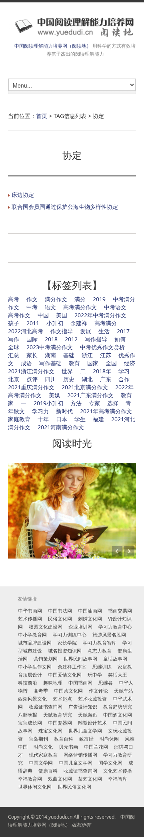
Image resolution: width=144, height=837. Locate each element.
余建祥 (78, 323)
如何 (120, 339)
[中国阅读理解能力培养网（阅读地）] (72, 27)
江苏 (105, 355)
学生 (80, 419)
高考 (13, 299)
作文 (32, 299)
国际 (32, 339)
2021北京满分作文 (85, 387)
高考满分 (105, 323)
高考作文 (19, 315)
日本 (61, 419)
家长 (32, 355)
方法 (76, 403)
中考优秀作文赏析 (102, 347)
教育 (74, 363)
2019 (99, 299)
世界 (67, 371)
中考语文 (115, 307)
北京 (13, 379)
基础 (68, 355)
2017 (123, 331)
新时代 (64, 411)
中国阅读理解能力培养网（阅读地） (52, 45)
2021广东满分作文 (90, 395)
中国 (43, 315)
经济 (129, 363)
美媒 (54, 395)
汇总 (13, 355)
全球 (13, 347)
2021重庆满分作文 (31, 387)
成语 (26, 363)
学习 (124, 371)
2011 (32, 323)
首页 (41, 116)
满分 (80, 299)
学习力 (40, 411)
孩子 (13, 323)
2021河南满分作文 (61, 427)
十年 (43, 419)
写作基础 (50, 363)
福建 (98, 419)
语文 (50, 307)
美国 (61, 315)
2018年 (102, 371)
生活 (104, 331)
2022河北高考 (25, 331)
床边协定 (23, 194)
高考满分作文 (80, 307)
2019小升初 (48, 403)
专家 (94, 403)
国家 (92, 363)
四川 (50, 379)
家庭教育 (19, 419)
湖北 (87, 379)
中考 (32, 307)
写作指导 (96, 339)
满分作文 (56, 299)
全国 (111, 363)
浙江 (87, 355)
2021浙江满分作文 (31, 371)
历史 (68, 379)
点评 (32, 379)
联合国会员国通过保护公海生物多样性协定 (65, 206)
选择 (112, 403)
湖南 (50, 355)
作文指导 (61, 331)
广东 (105, 379)
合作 (124, 379)
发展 (85, 331)
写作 (13, 339)
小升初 (54, 323)
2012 (71, 339)
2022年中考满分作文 (100, 315)
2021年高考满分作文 (106, 411)
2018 (51, 339)
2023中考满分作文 (49, 347)
